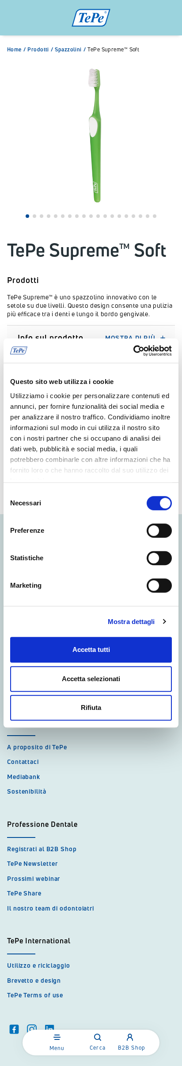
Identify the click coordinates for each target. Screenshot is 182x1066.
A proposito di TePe (37, 747)
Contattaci (23, 761)
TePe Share (24, 893)
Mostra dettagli (131, 621)
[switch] (159, 530)
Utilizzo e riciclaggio (38, 965)
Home (16, 49)
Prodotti (40, 49)
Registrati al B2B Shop (42, 849)
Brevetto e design (34, 980)
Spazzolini (70, 49)
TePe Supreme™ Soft (113, 49)
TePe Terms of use (35, 995)
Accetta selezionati (91, 678)
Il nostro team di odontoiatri (50, 908)
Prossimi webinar (33, 878)
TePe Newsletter (32, 863)
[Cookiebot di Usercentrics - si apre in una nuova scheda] (133, 351)
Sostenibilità (26, 791)
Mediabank (23, 776)
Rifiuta (91, 707)
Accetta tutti (91, 649)
